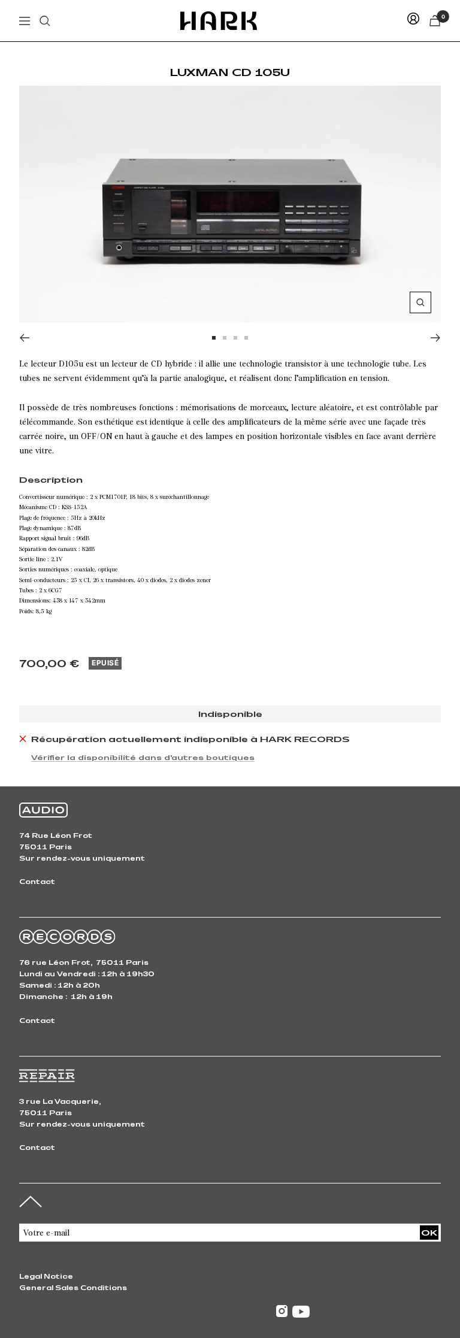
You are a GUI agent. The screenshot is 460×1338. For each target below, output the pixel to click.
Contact (37, 881)
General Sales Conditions (73, 1287)
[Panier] (435, 20)
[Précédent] (24, 338)
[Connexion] (413, 21)
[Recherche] (45, 21)
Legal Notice (46, 1276)
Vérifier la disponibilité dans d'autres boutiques (143, 757)
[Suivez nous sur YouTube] (301, 1312)
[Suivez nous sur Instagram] (282, 1311)
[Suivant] (436, 338)
